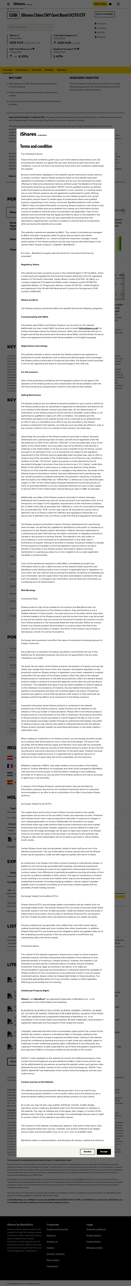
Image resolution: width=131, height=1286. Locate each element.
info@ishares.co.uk (88, 328)
